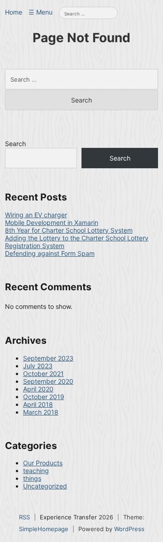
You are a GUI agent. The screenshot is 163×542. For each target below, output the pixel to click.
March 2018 (40, 412)
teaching (36, 470)
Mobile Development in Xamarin (51, 222)
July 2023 (38, 366)
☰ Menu (41, 12)
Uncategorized (45, 486)
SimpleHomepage (43, 528)
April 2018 (38, 404)
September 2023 (48, 358)
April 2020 (38, 389)
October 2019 (43, 396)
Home (13, 12)
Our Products (42, 463)
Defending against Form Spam (50, 253)
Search (15, 143)
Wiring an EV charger (36, 215)
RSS (24, 517)
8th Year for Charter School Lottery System (69, 230)
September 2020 (48, 381)
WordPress (129, 528)
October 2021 (43, 373)
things (32, 478)
